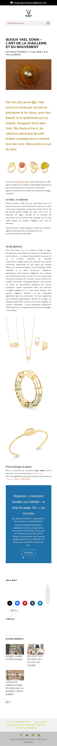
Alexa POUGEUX (18, 51)
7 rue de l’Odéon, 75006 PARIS (18, 479)
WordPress (28, 742)
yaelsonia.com (37, 473)
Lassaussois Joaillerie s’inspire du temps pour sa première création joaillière (14, 688)
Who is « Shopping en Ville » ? (19, 722)
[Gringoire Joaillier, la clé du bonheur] (15, 649)
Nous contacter (41, 722)
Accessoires (20, 521)
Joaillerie (16, 54)
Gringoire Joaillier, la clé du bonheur (14, 658)
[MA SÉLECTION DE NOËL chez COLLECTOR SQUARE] (36, 649)
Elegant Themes (26, 739)
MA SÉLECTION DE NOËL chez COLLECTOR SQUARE (35, 661)
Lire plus (28, 552)
